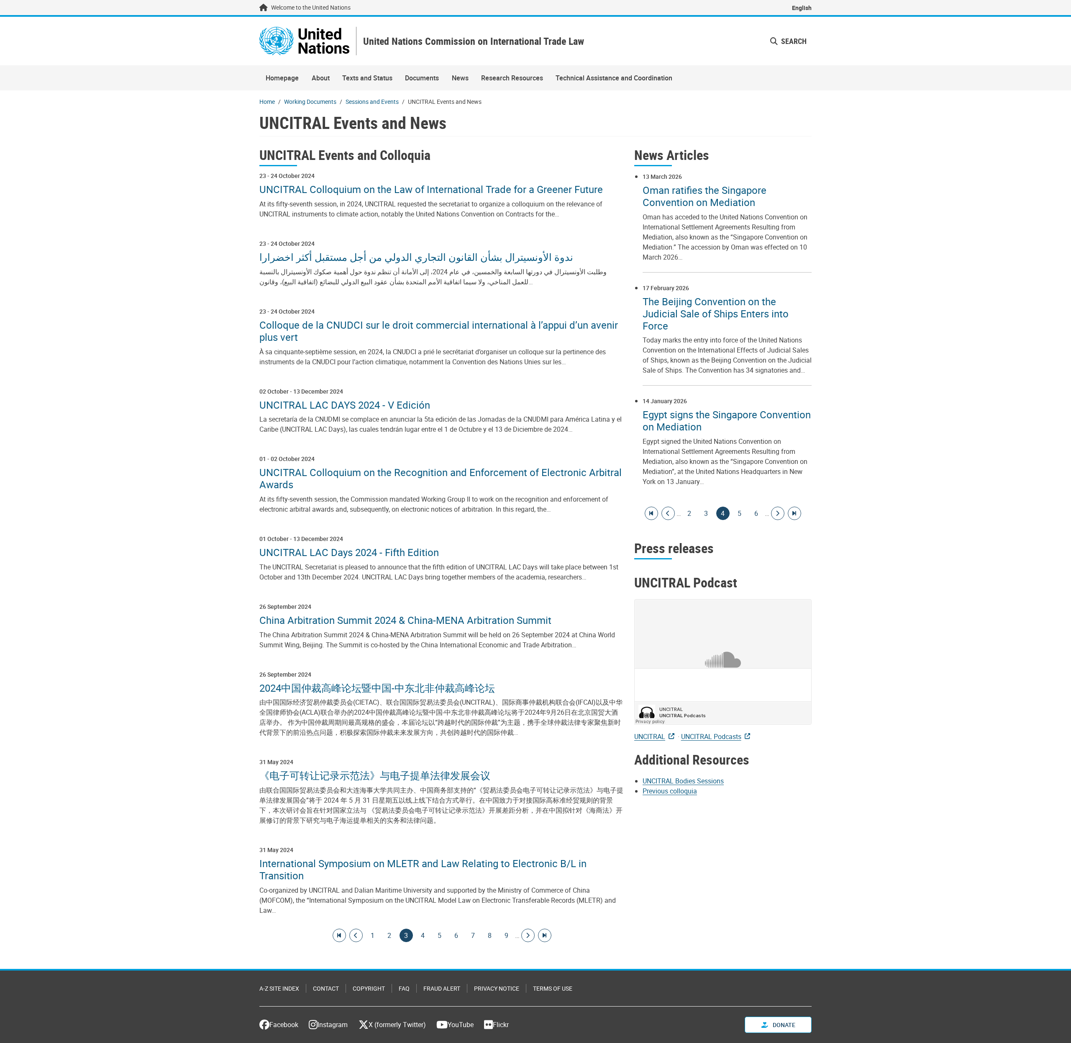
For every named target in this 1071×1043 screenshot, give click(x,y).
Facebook (283, 1024)
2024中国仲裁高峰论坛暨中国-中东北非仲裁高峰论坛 (377, 688)
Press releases (674, 548)
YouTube (461, 1024)
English (802, 8)
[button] (788, 41)
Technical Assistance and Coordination (614, 77)
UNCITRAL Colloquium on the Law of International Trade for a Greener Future (431, 189)
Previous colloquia (670, 791)
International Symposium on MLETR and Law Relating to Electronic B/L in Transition (423, 870)
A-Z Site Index (279, 988)
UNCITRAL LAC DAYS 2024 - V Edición (344, 405)
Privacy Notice (496, 988)
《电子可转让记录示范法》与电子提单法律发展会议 (374, 776)
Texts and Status (367, 77)
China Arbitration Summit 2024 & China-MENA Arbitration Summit (405, 620)
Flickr (501, 1024)
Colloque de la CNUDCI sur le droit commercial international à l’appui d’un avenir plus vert (438, 331)
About (321, 77)
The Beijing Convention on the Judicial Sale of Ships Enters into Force (716, 314)
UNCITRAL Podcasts (711, 736)
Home (267, 102)
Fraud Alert (441, 988)
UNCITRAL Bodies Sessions (683, 780)
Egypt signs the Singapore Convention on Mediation (727, 421)
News (460, 77)
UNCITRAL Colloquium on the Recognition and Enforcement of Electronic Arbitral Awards (440, 478)
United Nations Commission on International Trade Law (473, 41)
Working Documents (310, 102)
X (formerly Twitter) (397, 1024)
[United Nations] (304, 41)
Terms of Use (552, 988)
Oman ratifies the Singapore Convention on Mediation (704, 196)
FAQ (404, 988)
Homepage (282, 77)
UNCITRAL (649, 736)
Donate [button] (783, 1025)
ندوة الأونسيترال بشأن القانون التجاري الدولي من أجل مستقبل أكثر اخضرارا (416, 257)
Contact (326, 988)
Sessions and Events (372, 102)
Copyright (369, 988)
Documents (422, 77)
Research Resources (512, 77)
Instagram (333, 1024)
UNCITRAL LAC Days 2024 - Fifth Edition (349, 552)
